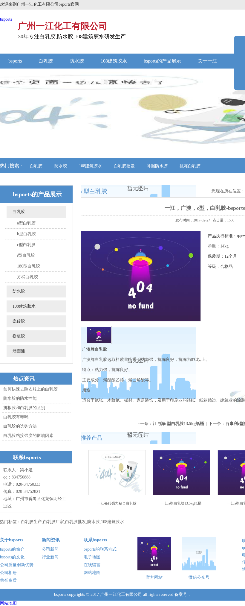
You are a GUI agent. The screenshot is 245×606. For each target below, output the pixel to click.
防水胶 (77, 60)
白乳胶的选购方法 (20, 426)
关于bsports (11, 539)
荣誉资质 (8, 580)
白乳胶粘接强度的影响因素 (28, 435)
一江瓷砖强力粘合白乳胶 (117, 503)
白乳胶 (46, 60)
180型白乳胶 (28, 266)
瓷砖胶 (19, 321)
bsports (6, 19)
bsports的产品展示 (162, 60)
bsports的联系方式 (100, 549)
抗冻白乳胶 (190, 166)
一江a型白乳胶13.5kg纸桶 (181, 503)
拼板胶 (19, 336)
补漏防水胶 (157, 166)
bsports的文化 (12, 557)
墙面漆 (19, 351)
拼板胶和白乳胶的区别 (24, 407)
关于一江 (207, 60)
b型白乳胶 (26, 234)
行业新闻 (50, 557)
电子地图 (92, 557)
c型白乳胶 (26, 244)
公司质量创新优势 (16, 565)
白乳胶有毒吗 (15, 417)
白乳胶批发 (124, 166)
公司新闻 (50, 549)
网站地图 (92, 572)
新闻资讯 (51, 539)
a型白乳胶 (26, 223)
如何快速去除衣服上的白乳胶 (30, 389)
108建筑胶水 (114, 60)
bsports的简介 (12, 549)
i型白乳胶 (26, 255)
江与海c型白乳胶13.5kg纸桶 (178, 423)
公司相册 (8, 572)
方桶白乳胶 (27, 277)
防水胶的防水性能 (20, 398)
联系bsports (95, 539)
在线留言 (92, 565)
